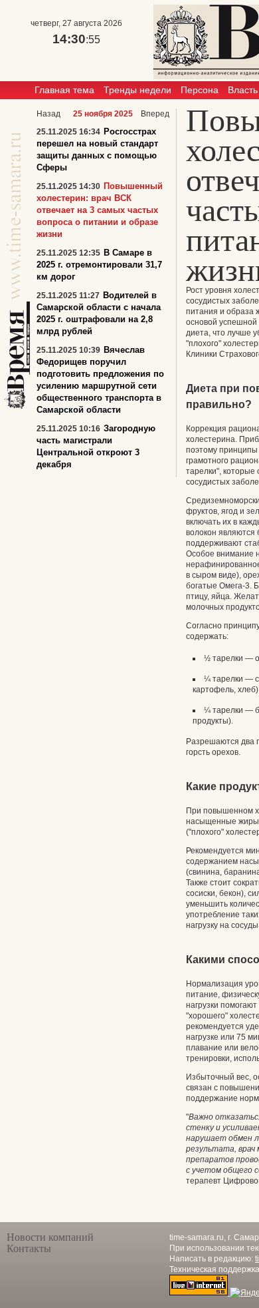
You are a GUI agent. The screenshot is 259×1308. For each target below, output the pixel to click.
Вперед (155, 113)
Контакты (29, 1248)
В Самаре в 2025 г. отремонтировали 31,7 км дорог (99, 265)
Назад (48, 113)
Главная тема (64, 90)
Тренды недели (137, 90)
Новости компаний (50, 1237)
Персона (199, 90)
